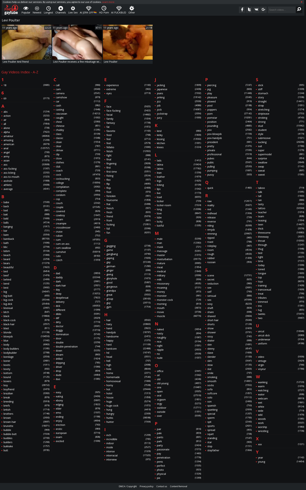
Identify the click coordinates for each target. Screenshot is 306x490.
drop (78, 371)
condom (78, 195)
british (26, 409)
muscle (179, 316)
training (281, 285)
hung (128, 409)
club (78, 166)
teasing (281, 220)
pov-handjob (229, 138)
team (281, 216)
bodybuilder (26, 352)
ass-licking (26, 172)
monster (179, 295)
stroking (281, 117)
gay (128, 262)
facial (128, 114)
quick (229, 188)
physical (179, 473)
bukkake (26, 446)
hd (128, 352)
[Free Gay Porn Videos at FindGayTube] (11, 9)
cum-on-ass (78, 243)
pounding (229, 125)
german (128, 266)
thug (281, 249)
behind (26, 279)
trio (281, 306)
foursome (128, 200)
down (78, 350)
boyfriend (26, 389)
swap (281, 166)
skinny (229, 348)
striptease (281, 113)
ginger (128, 270)
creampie (78, 223)
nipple (179, 349)
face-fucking (128, 110)
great (128, 294)
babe (26, 202)
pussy (229, 174)
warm (281, 386)
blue (26, 340)
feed (128, 135)
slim (229, 361)
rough (229, 254)
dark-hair (78, 285)
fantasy (128, 122)
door (78, 338)
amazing (26, 140)
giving (128, 274)
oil (179, 375)
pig (229, 89)
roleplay (229, 246)
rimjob (229, 229)
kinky (179, 135)
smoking (229, 377)
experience (128, 85)
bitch (26, 312)
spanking (229, 409)
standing (229, 438)
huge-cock (128, 405)
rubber (229, 258)
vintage (281, 361)
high (128, 365)
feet (128, 143)
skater (229, 340)
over (179, 415)
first (128, 167)
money (179, 291)
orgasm (179, 399)
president (229, 142)
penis (179, 461)
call (78, 85)
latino (179, 168)
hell (128, 361)
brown (26, 417)
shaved (229, 316)
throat (281, 240)
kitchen (179, 143)
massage (179, 251)
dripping (78, 362)
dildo (78, 314)
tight (281, 257)
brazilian (26, 393)
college (78, 182)
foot (128, 192)
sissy (229, 336)
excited (78, 441)
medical (179, 271)
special (229, 413)
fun (128, 232)
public (229, 162)
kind (179, 131)
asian (26, 160)
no (179, 353)
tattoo (281, 208)
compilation (78, 187)
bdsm (26, 251)
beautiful (26, 267)
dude (78, 375)
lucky (179, 221)
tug (281, 310)
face (128, 106)
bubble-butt (26, 434)
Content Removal (178, 486)
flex (128, 179)
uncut (281, 331)
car (78, 101)
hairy (128, 324)
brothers (26, 413)
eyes (128, 93)
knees (179, 147)
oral (179, 395)
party (179, 445)
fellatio (128, 147)
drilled (78, 358)
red (229, 209)
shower (229, 332)
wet (281, 402)
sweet (281, 174)
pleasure (229, 97)
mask (179, 247)
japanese (179, 89)
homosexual (128, 381)
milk (179, 279)
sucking (281, 142)
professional (229, 154)
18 (26, 85)
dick (78, 306)
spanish (229, 405)
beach (26, 255)
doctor (78, 326)
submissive (281, 138)
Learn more (108, 2)
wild (281, 414)
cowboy (78, 215)
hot (128, 389)
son (229, 401)
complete (78, 191)
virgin (281, 365)
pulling (229, 166)
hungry (128, 413)
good (128, 282)
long (179, 209)
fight (128, 155)
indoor (128, 443)
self (229, 291)
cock (78, 174)
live (179, 193)
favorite (128, 131)
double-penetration (78, 346)
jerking (179, 97)
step (229, 446)
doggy (78, 330)
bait (26, 214)
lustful (179, 225)
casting (78, 109)
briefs (26, 405)
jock (179, 109)
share (229, 312)
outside (179, 411)
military (179, 275)
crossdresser (78, 227)
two (281, 318)
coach (78, 170)
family (128, 118)
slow (229, 365)
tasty (281, 204)
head (128, 356)
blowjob (26, 336)
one (179, 387)
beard (26, 259)
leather (179, 176)
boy (26, 385)
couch (78, 203)
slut (229, 369)
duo (78, 379)
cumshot (78, 252)
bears (26, 263)
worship (281, 427)
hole (128, 369)
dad (78, 273)
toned (281, 269)
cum (78, 239)
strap (281, 105)
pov (229, 130)
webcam (281, 398)
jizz (179, 101)
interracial (128, 455)
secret (229, 279)
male (179, 238)
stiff (281, 89)
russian (229, 262)
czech (78, 260)
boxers (26, 381)
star (229, 442)
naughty (179, 337)
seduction (229, 283)
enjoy (78, 420)
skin (229, 344)
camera (78, 93)
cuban (78, 235)
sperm (229, 417)
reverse (229, 221)
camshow (78, 97)
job (179, 105)
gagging (128, 246)
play (229, 93)
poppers (229, 109)
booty (26, 369)
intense (128, 451)
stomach (281, 93)
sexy (229, 304)
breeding (26, 401)
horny (128, 385)
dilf (78, 318)
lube (179, 217)
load (179, 197)
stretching (281, 109)
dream (78, 354)
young (281, 461)
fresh (128, 212)
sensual (229, 295)
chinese (78, 125)
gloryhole (128, 278)
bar (26, 230)
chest (78, 121)
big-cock (26, 299)
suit (281, 146)
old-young (179, 383)
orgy (179, 403)
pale (179, 433)
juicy (179, 117)
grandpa (128, 290)
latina (179, 164)
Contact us (161, 486)
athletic (26, 185)
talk (281, 192)
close (78, 158)
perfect (179, 465)
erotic (78, 429)
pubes (229, 158)
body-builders (26, 348)
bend (26, 283)
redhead (229, 213)
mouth (179, 308)
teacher (281, 212)
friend (128, 216)
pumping (229, 170)
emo (78, 412)
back (26, 206)
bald (26, 218)
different (78, 310)
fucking (128, 224)
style (281, 134)
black (26, 316)
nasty (179, 333)
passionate (179, 449)
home (128, 373)
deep (78, 293)
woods (281, 419)
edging (78, 404)
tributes (281, 297)
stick (281, 85)
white (281, 406)
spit (229, 422)
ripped (229, 237)
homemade (128, 377)
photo (179, 469)
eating (78, 396)
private (229, 150)
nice (179, 341)
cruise (78, 231)
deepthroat (78, 297)
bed (26, 271)
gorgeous (128, 286)
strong (281, 121)
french (128, 208)
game (128, 250)
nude (179, 357)
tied (281, 253)
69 (26, 98)
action (26, 115)
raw (229, 201)
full (128, 228)
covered (78, 211)
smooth (229, 381)
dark (78, 281)
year (281, 457)
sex (229, 299)
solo (229, 397)
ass (26, 164)
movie (179, 312)
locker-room (179, 205)
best (26, 287)
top (281, 277)
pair (179, 429)
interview (128, 459)
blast (26, 328)
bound (26, 377)
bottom (26, 373)
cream (78, 219)
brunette (26, 426)
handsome (128, 336)
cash (78, 105)
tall (281, 196)
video (281, 356)
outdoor (179, 407)
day (78, 289)
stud (281, 125)
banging (26, 226)
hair (128, 320)
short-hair (229, 320)
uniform (281, 343)
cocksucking (78, 178)
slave (229, 352)
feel (128, 139)
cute (78, 256)
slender (229, 356)
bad (26, 210)
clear (78, 146)
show (229, 328)
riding (229, 225)
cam (78, 89)
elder (78, 408)
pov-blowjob (229, 134)
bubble (26, 430)
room (229, 250)
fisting (128, 175)
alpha (26, 132)
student (281, 130)
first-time (128, 171)
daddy (78, 277)
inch (128, 435)
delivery (78, 301)
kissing (179, 139)
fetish (128, 151)
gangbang (128, 254)
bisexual (26, 308)
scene (229, 275)
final (128, 159)
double (78, 342)
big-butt (26, 295)
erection (78, 425)
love (179, 213)
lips (179, 189)
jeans (179, 93)
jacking (179, 85)
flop (128, 188)
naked (179, 329)
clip (78, 154)
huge (128, 401)
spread (229, 430)
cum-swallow (78, 248)
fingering (128, 163)
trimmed (281, 301)
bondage (26, 356)
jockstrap (179, 113)
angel (26, 152)
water (281, 394)
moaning (179, 287)
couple (78, 207)
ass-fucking (26, 168)
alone (26, 128)
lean (179, 172)
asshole (26, 180)
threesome (281, 232)
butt (26, 450)
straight (281, 101)
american (26, 144)
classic (78, 138)
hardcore (128, 348)
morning (179, 304)
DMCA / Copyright (128, 486)
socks (229, 385)
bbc (26, 247)
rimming (229, 233)
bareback (26, 238)
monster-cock (179, 299)
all (26, 124)
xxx (281, 444)
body (26, 344)
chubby (78, 130)
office (179, 371)
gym (128, 307)
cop (78, 199)
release (229, 217)
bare (26, 234)
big (26, 291)
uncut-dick (281, 335)
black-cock (26, 320)
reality (229, 205)
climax (78, 150)
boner (26, 361)
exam (78, 437)
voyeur (281, 369)
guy (128, 303)
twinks (281, 314)
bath (26, 243)
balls (26, 222)
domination (78, 334)
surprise (281, 158)
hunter (128, 422)
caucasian (78, 113)
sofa (229, 389)
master (179, 255)
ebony (78, 400)
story (281, 97)
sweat (281, 170)
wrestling (281, 431)
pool (229, 105)
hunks (128, 417)
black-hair (26, 324)
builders (26, 442)
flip (128, 183)
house (128, 397)
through (281, 245)
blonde (26, 332)
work (281, 423)
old (179, 379)
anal (26, 148)
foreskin (128, 196)
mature (179, 263)
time (281, 261)
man (179, 243)
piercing (229, 85)
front (128, 220)
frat (128, 204)
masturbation (179, 259)
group (128, 298)
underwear (281, 339)
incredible (128, 439)
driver (78, 367)
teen (281, 224)
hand (128, 328)
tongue (281, 273)
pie (179, 478)
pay (179, 453)
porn (229, 113)
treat (281, 293)
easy (78, 392)
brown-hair (26, 422)
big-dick (26, 304)
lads (179, 160)
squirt (229, 434)
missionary (179, 283)
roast (229, 241)
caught (78, 117)
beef (26, 275)
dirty (78, 322)
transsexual (281, 289)
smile (229, 373)
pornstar (229, 117)
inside (128, 447)
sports (229, 426)
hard (128, 344)
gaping (128, 258)
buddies (26, 438)
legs (179, 180)
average (26, 189)
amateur (26, 136)
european (78, 433)
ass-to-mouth (26, 176)
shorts (229, 324)
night (179, 345)
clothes (78, 162)
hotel (128, 393)
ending (78, 416)
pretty (229, 146)
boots (26, 365)
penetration (179, 457)
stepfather (229, 450)
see (229, 287)
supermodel (281, 154)
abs (26, 111)
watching (281, 390)
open (179, 391)
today (281, 265)
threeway (281, 236)
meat (179, 267)
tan (281, 200)
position (229, 121)
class (78, 134)
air (26, 119)
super (281, 150)
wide (281, 410)
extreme (128, 89)
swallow (281, 162)
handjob (128, 332)
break (26, 397)
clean (78, 142)
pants (179, 437)
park (179, 441)
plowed (229, 101)
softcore (229, 393)
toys (281, 281)
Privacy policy (146, 486)
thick (281, 228)
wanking (281, 382)
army (26, 156)
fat (128, 127)
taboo (281, 188)
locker (179, 201)
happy (128, 340)
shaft (229, 308)
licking (179, 185)
